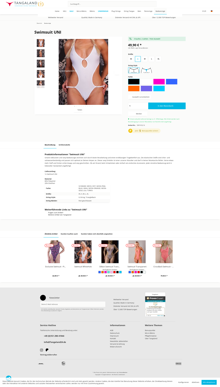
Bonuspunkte (150, 330)
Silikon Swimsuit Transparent (110, 266)
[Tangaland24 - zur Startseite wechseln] (25, 4)
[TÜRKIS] (120, 273)
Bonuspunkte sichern (150, 131)
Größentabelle (64, 145)
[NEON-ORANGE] (102, 273)
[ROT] (114, 273)
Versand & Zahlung (117, 344)
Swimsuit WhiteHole (83, 266)
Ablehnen (195, 382)
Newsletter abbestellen (119, 341)
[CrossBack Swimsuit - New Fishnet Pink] (164, 251)
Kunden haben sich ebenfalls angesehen (97, 234)
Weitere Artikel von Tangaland (59, 215)
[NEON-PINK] (105, 273)
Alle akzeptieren (209, 382)
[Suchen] (151, 4)
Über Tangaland (151, 338)
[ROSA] (111, 273)
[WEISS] (144, 273)
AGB (111, 330)
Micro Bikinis (150, 333)
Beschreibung (50, 145)
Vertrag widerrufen (48, 355)
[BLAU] (99, 273)
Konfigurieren (183, 382)
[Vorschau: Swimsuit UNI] (41, 43)
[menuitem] (112, 4)
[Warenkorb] (212, 4)
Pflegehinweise (150, 336)
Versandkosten (123, 372)
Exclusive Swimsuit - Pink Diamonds (56, 266)
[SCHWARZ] (117, 273)
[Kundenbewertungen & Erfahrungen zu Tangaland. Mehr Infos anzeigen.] (155, 304)
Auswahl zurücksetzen (141, 97)
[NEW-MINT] (108, 273)
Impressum (114, 336)
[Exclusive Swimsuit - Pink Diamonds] (56, 251)
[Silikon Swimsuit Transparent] (110, 251)
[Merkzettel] (200, 4)
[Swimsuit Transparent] (211, 26)
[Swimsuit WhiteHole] (83, 251)
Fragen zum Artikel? (55, 213)
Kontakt (113, 338)
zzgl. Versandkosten (141, 48)
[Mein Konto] (206, 4)
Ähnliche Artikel (51, 234)
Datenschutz (115, 333)
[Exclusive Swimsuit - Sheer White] (205, 26)
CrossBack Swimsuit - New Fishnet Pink (164, 266)
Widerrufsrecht (116, 347)
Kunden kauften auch (69, 234)
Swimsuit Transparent (137, 266)
